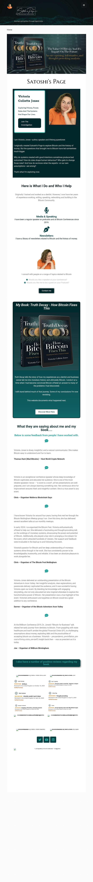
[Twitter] (40, 740)
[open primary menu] (84, 5)
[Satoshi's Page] (26, 18)
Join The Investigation (26, 123)
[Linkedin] (53, 740)
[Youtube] (46, 740)
